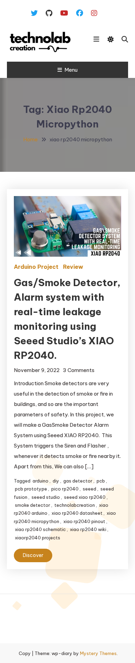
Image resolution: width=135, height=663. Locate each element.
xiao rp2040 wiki (88, 529)
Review (73, 266)
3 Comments (78, 370)
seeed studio (46, 497)
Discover (33, 555)
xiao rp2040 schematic (40, 529)
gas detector (77, 481)
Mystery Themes (98, 653)
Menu (71, 70)
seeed (89, 489)
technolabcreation (74, 505)
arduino (40, 481)
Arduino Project (36, 266)
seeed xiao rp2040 (85, 497)
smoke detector (32, 505)
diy (56, 481)
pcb (101, 481)
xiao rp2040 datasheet (77, 513)
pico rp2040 (65, 489)
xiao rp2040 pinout (84, 521)
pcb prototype (31, 489)
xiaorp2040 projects (37, 537)
